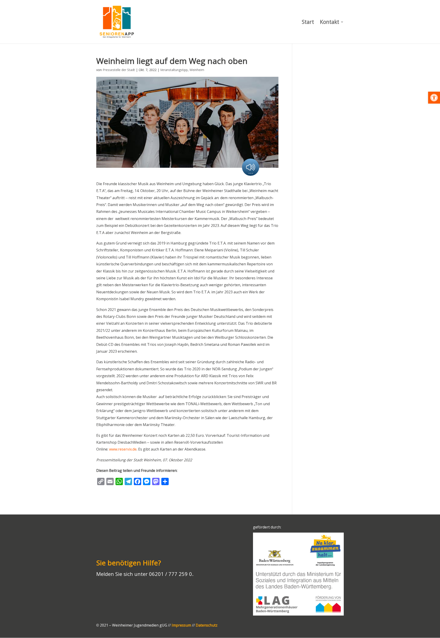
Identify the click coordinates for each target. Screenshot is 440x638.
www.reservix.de (123, 449)
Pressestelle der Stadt (119, 70)
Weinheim (197, 70)
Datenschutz (206, 625)
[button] (434, 98)
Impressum (181, 625)
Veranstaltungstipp (174, 70)
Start (308, 22)
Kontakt (329, 22)
